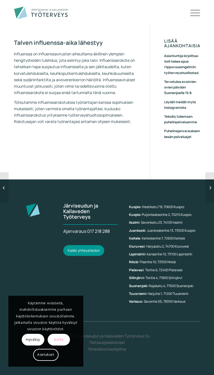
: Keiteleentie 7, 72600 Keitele (157, 238)
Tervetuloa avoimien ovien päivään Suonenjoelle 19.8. (180, 87)
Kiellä (59, 339)
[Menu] (192, 12)
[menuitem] (192, 12)
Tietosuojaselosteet (107, 342)
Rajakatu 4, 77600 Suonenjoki (161, 285)
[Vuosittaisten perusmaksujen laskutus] (4, 187)
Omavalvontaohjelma (107, 349)
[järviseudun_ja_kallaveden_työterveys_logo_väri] (41, 12)
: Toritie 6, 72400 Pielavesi (156, 270)
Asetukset (45, 354)
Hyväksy (33, 339)
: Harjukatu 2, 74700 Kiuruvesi (159, 246)
